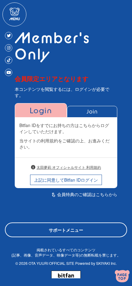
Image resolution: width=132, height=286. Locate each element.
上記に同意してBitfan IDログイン (66, 180)
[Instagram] (8, 48)
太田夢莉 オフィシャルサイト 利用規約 (69, 167)
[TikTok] (8, 60)
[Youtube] (8, 72)
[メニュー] (14, 14)
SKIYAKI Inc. (106, 263)
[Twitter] (8, 35)
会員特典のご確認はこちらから (87, 194)
